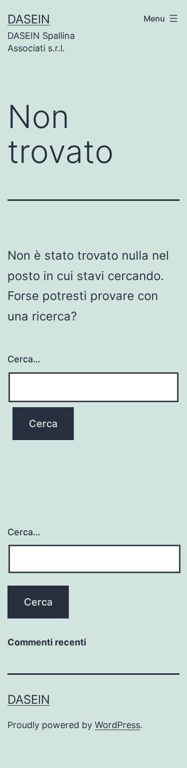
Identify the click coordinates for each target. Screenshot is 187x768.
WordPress (117, 725)
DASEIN (28, 19)
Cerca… (23, 359)
